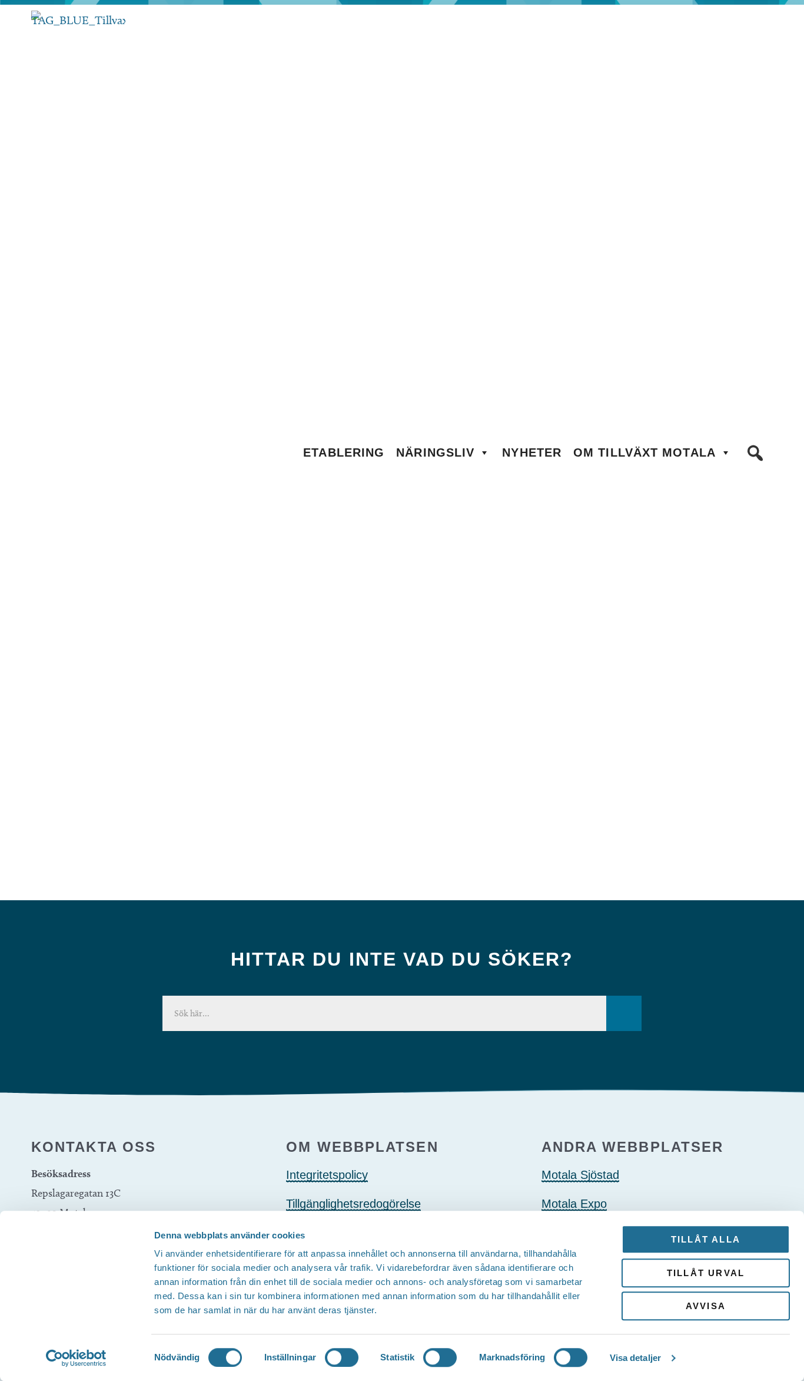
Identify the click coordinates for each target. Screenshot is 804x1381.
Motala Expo (574, 1203)
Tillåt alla (705, 1239)
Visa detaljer (635, 1358)
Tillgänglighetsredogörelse (353, 1203)
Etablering (343, 452)
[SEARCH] (624, 1013)
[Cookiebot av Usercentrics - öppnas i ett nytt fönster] (76, 1358)
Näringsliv (435, 452)
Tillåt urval (706, 1273)
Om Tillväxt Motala (644, 452)
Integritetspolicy (327, 1174)
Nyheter (532, 452)
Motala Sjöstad (580, 1174)
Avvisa (706, 1306)
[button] (755, 453)
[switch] (341, 1357)
